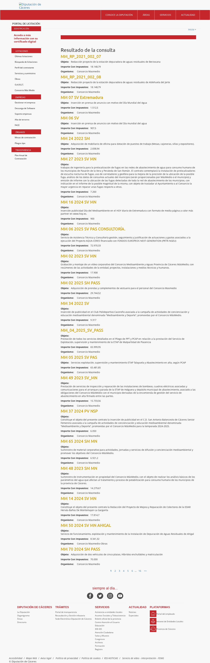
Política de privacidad (67, 658)
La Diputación (23, 612)
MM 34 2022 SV (75, 303)
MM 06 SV (70, 117)
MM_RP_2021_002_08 (81, 76)
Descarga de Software (25, 108)
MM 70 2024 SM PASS (80, 549)
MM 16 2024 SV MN (78, 202)
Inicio (191, 29)
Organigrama (23, 615)
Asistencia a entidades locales (108, 612)
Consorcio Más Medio (25, 90)
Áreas (146, 14)
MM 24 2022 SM (75, 138)
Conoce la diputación (119, 14)
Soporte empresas (23, 113)
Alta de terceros (22, 119)
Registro (99, 649)
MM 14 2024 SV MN (78, 498)
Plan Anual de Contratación (21, 157)
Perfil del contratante (24, 67)
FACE (17, 125)
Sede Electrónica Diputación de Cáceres (73, 618)
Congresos (100, 639)
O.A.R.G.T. (19, 84)
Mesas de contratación (25, 137)
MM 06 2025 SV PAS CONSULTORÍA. (93, 228)
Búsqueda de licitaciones (26, 61)
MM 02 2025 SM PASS (80, 282)
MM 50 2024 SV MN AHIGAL (86, 525)
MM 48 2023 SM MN (79, 468)
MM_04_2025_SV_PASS (82, 330)
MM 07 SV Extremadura (82, 97)
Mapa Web (31, 658)
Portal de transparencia (66, 612)
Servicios (165, 14)
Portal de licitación (26, 23)
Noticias (132, 612)
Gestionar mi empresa (25, 102)
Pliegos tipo (20, 143)
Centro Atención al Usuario (107, 622)
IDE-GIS (98, 629)
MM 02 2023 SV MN (78, 255)
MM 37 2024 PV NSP (79, 411)
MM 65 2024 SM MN (79, 441)
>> (145, 570)
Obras (17, 79)
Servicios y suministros (25, 73)
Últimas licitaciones (23, 56)
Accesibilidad (15, 658)
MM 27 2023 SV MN (78, 158)
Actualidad (188, 14)
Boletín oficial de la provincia (108, 618)
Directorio (21, 622)
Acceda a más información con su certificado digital (26, 38)
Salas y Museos (102, 635)
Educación (99, 625)
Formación (100, 645)
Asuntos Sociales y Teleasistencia (110, 615)
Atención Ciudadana (104, 632)
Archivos (99, 642)
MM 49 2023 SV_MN (79, 377)
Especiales (133, 615)
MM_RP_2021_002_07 (81, 56)
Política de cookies (91, 658)
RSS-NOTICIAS (111, 658)
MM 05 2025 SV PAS (79, 357)
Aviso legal (46, 658)
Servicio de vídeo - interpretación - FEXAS (143, 658)
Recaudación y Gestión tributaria (70, 615)
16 (139, 570)
